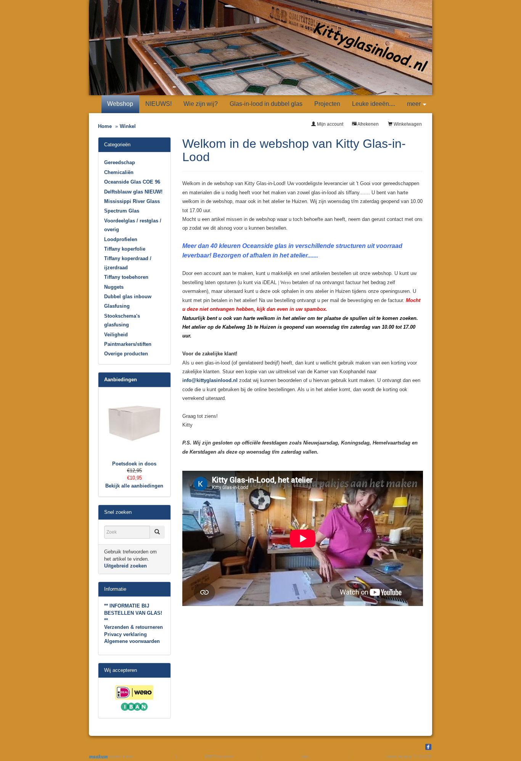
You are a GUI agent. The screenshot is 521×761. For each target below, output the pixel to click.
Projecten (327, 104)
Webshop (120, 104)
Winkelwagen (407, 124)
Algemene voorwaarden (132, 641)
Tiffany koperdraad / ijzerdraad (127, 263)
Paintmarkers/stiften (127, 344)
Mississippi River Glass (132, 201)
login (305, 756)
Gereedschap (119, 162)
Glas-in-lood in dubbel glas (266, 104)
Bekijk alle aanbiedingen (134, 486)
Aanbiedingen (120, 379)
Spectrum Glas (121, 211)
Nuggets (114, 287)
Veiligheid (116, 334)
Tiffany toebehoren (126, 277)
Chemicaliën (118, 172)
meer (414, 104)
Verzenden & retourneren (133, 627)
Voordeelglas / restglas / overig (132, 225)
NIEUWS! (158, 104)
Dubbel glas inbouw (127, 296)
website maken (120, 756)
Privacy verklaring (125, 634)
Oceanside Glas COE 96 (132, 182)
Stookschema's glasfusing (122, 320)
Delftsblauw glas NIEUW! (133, 192)
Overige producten (126, 354)
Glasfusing (117, 306)
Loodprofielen (120, 239)
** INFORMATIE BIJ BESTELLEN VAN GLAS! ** (133, 613)
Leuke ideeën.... (373, 104)
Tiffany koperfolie (124, 249)
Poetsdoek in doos (134, 464)
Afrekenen (368, 124)
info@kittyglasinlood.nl (210, 380)
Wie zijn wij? (200, 104)
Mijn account (329, 124)
